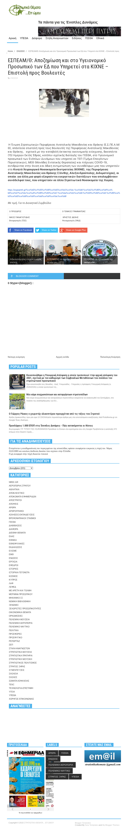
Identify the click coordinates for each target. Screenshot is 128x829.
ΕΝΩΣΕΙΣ (14, 78)
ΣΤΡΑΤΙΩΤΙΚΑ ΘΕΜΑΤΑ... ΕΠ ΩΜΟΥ (39, 823)
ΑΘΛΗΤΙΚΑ (14, 489)
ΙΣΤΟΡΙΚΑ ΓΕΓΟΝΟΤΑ (19, 572)
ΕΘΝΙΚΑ (13, 540)
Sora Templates (91, 825)
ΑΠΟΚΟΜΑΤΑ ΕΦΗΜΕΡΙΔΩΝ (22, 496)
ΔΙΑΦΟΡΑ (13, 529)
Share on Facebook (23, 230)
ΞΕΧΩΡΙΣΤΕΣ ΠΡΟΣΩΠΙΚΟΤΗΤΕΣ (25, 608)
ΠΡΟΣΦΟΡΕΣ (15, 634)
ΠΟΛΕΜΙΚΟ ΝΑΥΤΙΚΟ (19, 626)
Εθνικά (100, 38)
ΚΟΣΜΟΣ (13, 576)
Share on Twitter (49, 230)
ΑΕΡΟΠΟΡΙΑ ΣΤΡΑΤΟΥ (20, 486)
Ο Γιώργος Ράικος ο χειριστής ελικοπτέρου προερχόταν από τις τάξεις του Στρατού (54, 413)
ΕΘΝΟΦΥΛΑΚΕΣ (17, 543)
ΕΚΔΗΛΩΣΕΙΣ (15, 547)
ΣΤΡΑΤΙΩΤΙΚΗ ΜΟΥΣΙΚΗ (20, 659)
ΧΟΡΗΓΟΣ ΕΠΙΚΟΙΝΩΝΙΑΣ (21, 699)
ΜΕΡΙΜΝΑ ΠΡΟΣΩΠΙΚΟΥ (21, 594)
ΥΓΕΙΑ (12, 692)
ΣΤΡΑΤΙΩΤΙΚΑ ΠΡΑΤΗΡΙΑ (20, 655)
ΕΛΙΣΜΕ (13, 551)
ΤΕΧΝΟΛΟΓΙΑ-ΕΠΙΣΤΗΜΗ (21, 688)
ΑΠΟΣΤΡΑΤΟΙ (15, 500)
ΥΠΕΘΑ (24, 38)
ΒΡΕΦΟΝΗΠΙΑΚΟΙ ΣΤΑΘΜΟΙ (22, 518)
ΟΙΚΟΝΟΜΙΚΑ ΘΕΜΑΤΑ (20, 612)
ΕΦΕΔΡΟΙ (13, 565)
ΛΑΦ (11, 583)
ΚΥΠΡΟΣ (13, 580)
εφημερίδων (38, 813)
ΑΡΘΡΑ (12, 507)
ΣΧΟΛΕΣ (13, 677)
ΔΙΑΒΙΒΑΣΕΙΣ (15, 525)
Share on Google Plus (76, 230)
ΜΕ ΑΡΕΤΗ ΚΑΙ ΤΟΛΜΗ (20, 590)
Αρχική (12, 38)
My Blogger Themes (110, 825)
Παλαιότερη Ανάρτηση (110, 357)
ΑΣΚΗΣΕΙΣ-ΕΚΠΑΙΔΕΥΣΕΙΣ (21, 515)
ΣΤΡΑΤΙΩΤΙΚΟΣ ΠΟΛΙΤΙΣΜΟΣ (23, 663)
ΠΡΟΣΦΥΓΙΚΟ (15, 637)
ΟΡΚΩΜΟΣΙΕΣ (16, 616)
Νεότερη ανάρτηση (16, 357)
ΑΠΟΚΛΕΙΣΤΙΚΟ (16, 493)
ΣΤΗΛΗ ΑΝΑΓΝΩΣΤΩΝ (19, 648)
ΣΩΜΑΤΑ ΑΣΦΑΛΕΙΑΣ (19, 681)
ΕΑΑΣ (11, 536)
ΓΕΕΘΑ (89, 38)
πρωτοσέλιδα (26, 813)
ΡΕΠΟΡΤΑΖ (14, 641)
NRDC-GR (13, 482)
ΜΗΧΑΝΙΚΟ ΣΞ (16, 598)
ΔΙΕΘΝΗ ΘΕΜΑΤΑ (17, 533)
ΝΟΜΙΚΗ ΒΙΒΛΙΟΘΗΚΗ (19, 601)
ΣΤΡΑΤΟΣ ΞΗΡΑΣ (17, 666)
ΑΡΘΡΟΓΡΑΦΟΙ (16, 511)
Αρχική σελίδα (62, 357)
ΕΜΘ (11, 554)
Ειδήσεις (77, 38)
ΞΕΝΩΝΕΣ (14, 605)
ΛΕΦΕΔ (12, 587)
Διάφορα (37, 38)
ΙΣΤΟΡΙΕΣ (13, 569)
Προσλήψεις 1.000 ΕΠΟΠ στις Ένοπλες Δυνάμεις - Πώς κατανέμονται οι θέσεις (51, 425)
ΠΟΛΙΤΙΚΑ (14, 630)
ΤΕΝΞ (11, 684)
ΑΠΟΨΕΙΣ (13, 504)
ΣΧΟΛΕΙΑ (13, 674)
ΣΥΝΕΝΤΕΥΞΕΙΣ (16, 670)
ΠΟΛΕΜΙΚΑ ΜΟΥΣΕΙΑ (19, 619)
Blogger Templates (83, 823)
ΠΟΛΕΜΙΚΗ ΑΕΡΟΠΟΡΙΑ (20, 623)
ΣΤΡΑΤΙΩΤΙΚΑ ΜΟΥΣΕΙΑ (20, 652)
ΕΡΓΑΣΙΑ (13, 562)
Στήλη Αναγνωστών (57, 38)
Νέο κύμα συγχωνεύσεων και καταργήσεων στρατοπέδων (57, 394)
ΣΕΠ (11, 645)
